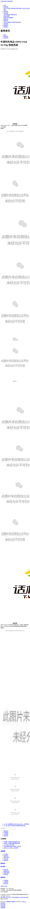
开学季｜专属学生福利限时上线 (11, 841)
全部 (4, 8)
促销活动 (5, 37)
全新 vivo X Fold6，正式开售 (10, 848)
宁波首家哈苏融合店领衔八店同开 (12, 846)
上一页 (16, 824)
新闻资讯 (5, 36)
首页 (4, 5)
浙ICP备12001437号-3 (6, 897)
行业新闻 (5, 832)
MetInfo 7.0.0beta (10, 901)
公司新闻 (5, 834)
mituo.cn (24, 901)
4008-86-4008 (4, 886)
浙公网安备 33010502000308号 (20, 897)
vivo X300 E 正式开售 (8, 844)
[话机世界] (15, 1)
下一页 (14, 825)
